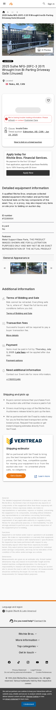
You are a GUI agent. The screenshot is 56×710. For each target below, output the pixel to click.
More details (12, 335)
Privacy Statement (19, 670)
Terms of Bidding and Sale (19, 313)
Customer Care (31, 120)
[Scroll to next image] (51, 268)
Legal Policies (36, 670)
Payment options (14, 360)
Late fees (20, 352)
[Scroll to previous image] (4, 268)
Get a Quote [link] (16, 475)
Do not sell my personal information (18, 672)
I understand (28, 704)
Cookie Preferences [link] (44, 672)
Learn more (44, 476)
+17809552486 (13, 379)
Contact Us (40, 621)
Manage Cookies (32, 696)
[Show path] (12, 12)
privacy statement (11, 699)
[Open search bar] (44, 3)
